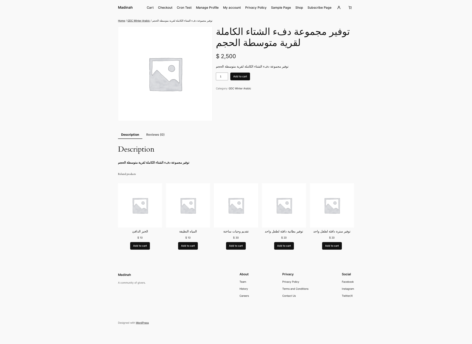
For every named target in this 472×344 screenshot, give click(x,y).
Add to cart (240, 76)
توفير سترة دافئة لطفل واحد (331, 231)
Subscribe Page (320, 7)
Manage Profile (207, 7)
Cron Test (184, 7)
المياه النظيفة (188, 231)
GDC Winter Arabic (138, 20)
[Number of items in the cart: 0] (350, 7)
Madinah (125, 7)
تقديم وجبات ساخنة (236, 231)
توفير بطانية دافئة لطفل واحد (284, 231)
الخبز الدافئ (140, 231)
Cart (150, 7)
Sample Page (281, 7)
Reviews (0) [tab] (155, 134)
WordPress (142, 322)
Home (121, 20)
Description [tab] (130, 134)
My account (232, 7)
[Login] (339, 7)
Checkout (165, 7)
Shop (299, 7)
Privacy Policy (256, 7)
